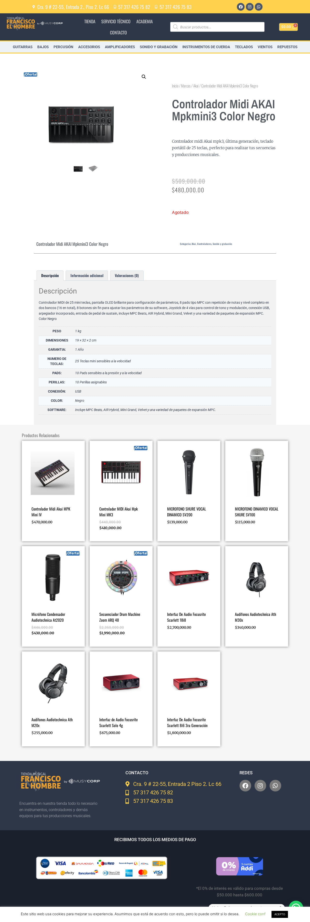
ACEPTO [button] (279, 914)
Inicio (175, 86)
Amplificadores (120, 47)
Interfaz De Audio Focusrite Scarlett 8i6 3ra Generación (187, 722)
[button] (144, 76)
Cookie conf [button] (255, 914)
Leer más (174, 536)
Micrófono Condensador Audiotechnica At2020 (48, 617)
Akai (196, 86)
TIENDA (89, 21)
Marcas (186, 86)
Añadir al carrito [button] (46, 536)
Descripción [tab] (50, 275)
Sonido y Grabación (159, 47)
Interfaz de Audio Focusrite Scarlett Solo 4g (118, 722)
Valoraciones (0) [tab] (127, 275)
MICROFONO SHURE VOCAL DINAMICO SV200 (186, 512)
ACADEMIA (144, 21)
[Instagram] (250, 7)
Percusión (63, 47)
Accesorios (89, 47)
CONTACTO (118, 32)
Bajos (43, 47)
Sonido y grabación (222, 244)
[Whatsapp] (259, 7)
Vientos (265, 47)
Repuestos (287, 47)
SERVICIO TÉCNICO (116, 21)
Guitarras (22, 47)
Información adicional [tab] (86, 275)
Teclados (244, 47)
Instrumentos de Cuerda (206, 47)
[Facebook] (241, 7)
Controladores (204, 244)
